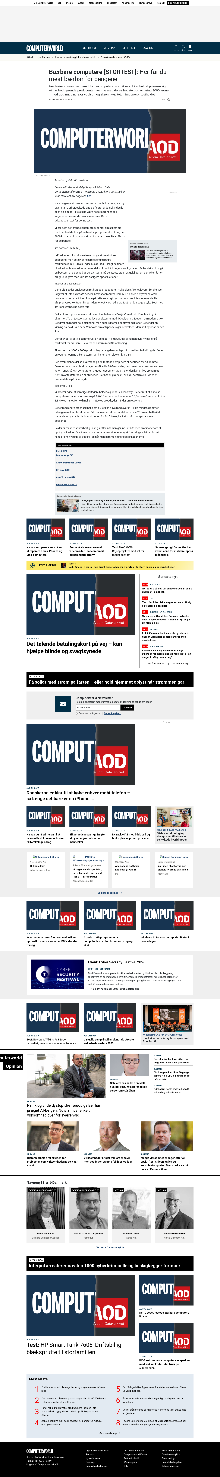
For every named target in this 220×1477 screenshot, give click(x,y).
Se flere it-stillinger (108, 892)
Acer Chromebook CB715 (68, 463)
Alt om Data (32, 544)
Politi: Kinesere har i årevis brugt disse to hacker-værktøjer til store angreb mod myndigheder (165, 637)
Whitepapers (130, 1462)
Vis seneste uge (180, 663)
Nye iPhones (43, 57)
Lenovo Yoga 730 (64, 455)
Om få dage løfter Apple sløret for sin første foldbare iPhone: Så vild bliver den (155, 1389)
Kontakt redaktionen (96, 1466)
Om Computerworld (43, 2)
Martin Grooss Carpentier (88, 1233)
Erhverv (108, 48)
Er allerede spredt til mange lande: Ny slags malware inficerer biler (73, 1389)
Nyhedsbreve (145, 2)
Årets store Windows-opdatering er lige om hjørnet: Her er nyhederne (153, 1400)
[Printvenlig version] (168, 99)
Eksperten (112, 2)
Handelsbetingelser (172, 1462)
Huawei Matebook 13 (66, 484)
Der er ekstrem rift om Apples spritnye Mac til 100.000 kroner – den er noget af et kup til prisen (73, 1400)
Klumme (31, 1101)
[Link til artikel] (45, 529)
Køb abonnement (177, 2)
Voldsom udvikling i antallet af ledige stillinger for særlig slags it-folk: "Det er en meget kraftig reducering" (166, 654)
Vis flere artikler (156, 663)
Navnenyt (90, 1462)
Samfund (148, 48)
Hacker (154, 629)
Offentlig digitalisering (139, 247)
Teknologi (87, 48)
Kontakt (161, 2)
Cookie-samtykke (171, 1454)
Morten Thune (131, 1233)
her (89, 196)
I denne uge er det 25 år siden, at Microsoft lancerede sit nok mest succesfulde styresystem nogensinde (154, 1423)
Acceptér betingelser (90, 713)
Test (152, 598)
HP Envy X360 (62, 470)
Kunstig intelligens (161, 612)
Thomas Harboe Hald (174, 1233)
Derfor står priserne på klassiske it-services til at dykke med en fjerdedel (154, 1411)
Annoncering (128, 2)
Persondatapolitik (171, 1450)
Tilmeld (127, 707)
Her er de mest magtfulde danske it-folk (75, 57)
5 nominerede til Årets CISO (115, 57)
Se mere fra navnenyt (109, 1247)
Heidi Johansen (45, 1233)
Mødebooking (95, 2)
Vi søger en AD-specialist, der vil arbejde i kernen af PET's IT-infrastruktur (87, 873)
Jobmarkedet (157, 646)
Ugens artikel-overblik (97, 1450)
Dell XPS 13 (61, 451)
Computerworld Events (135, 1454)
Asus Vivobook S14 (65, 477)
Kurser (81, 2)
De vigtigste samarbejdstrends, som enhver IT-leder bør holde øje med (117, 500)
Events (69, 2)
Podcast (90, 1454)
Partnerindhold (131, 1458)
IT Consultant (37, 866)
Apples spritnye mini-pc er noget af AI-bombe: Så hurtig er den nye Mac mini (71, 1423)
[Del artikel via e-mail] (164, 99)
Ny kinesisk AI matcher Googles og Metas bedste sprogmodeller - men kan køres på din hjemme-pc (124, 567)
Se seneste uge (109, 1433)
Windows (155, 584)
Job (59, 2)
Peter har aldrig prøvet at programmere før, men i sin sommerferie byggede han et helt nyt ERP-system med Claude (70, 1412)
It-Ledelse (128, 48)
